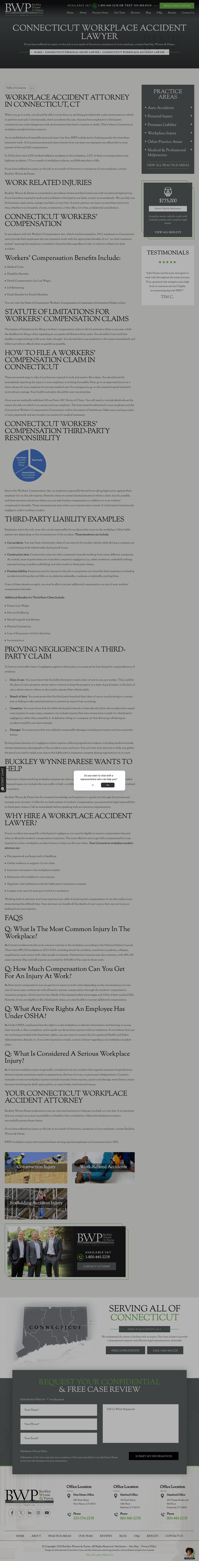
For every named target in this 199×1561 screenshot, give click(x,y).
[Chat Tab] (99, 780)
